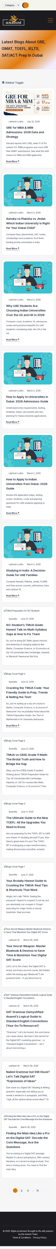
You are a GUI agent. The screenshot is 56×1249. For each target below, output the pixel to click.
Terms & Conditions (21, 1237)
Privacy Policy (40, 1237)
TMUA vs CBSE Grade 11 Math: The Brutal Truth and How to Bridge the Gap (27, 759)
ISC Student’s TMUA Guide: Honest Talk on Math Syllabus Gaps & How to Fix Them (26, 629)
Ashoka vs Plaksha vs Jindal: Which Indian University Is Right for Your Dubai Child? (28, 223)
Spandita (12, 619)
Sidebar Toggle (14, 82)
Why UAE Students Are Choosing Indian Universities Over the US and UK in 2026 (26, 310)
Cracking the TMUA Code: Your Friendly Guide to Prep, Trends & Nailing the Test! (27, 692)
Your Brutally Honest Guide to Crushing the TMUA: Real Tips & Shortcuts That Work (27, 885)
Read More (11, 161)
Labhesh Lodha (15, 121)
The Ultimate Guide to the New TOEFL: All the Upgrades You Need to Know (27, 822)
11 (37, 1190)
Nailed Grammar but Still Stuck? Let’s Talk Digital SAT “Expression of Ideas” (28, 1076)
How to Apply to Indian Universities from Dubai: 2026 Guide (26, 484)
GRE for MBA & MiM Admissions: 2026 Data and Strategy (25, 132)
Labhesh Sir (14, 940)
